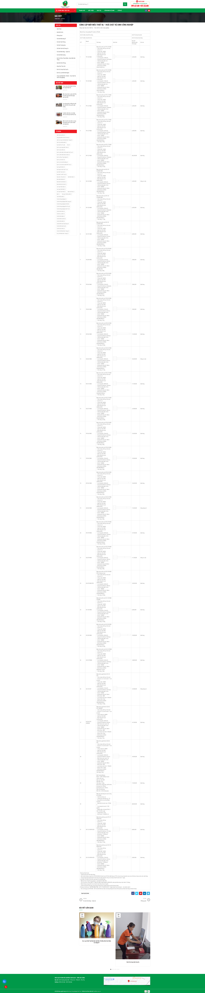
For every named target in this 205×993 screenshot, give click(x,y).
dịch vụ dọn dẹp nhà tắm (63, 147)
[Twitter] (136, 893)
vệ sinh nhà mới (61, 221)
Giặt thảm (59, 29)
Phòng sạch (59, 35)
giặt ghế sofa (71, 177)
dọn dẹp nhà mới (61, 167)
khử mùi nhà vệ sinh (61, 184)
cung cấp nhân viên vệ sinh (63, 137)
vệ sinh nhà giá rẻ (61, 218)
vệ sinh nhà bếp (61, 216)
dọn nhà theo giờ (61, 172)
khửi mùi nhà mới (61, 179)
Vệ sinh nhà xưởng (61, 55)
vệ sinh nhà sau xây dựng (63, 223)
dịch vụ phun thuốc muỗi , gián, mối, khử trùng (66, 59)
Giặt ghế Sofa (60, 32)
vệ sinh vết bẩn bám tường (63, 231)
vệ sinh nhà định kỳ (61, 226)
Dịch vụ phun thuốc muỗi (62, 157)
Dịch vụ (62, 18)
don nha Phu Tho (61, 144)
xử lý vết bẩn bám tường (62, 233)
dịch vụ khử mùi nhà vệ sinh (63, 154)
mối (58, 194)
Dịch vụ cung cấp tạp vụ (133, 962)
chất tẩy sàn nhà (61, 135)
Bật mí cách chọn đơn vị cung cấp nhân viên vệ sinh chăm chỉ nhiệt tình (69, 122)
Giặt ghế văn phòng (61, 63)
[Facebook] (133, 893)
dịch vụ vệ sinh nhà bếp (62, 162)
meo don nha (71, 191)
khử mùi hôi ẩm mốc (61, 181)
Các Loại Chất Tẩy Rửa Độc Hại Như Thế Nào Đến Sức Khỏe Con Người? (96, 941)
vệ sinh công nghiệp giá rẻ (63, 204)
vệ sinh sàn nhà (61, 228)
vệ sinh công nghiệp (61, 199)
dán (68, 144)
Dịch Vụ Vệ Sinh (85, 893)
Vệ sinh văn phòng (61, 42)
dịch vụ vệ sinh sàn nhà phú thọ (64, 164)
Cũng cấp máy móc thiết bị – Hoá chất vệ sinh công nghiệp (66, 76)
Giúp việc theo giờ (61, 66)
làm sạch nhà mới (61, 189)
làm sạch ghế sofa (61, 186)
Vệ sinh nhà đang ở (61, 38)
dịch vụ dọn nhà (61, 149)
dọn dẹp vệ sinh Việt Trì (62, 169)
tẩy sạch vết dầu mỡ (67, 194)
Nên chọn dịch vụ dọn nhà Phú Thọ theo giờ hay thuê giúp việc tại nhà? (69, 95)
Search (125, 4)
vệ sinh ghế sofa (61, 211)
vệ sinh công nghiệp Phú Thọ (63, 206)
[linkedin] (144, 893)
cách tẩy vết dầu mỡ (61, 142)
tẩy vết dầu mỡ (60, 196)
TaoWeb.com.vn (97, 991)
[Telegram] (148, 893)
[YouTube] (149, 991)
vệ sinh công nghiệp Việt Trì (63, 208)
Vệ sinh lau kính (61, 213)
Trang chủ (57, 18)
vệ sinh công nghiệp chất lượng (64, 201)
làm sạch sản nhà (61, 191)
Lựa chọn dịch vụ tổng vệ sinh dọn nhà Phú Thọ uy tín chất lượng (69, 105)
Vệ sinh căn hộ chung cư (62, 48)
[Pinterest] (140, 893)
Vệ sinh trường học (61, 45)
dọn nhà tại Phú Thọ (61, 174)
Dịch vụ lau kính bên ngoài (63, 72)
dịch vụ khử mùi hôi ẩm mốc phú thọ (65, 152)
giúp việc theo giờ (61, 177)
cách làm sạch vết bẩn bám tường (64, 140)
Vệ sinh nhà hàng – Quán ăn (63, 51)
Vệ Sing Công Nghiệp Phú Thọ (74, 991)
